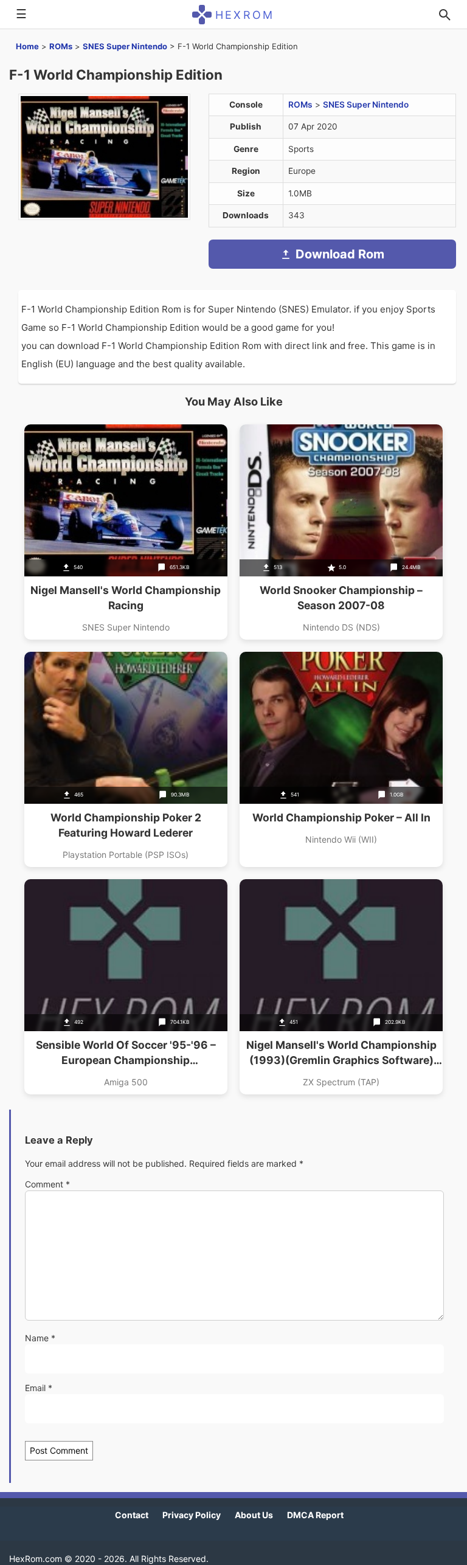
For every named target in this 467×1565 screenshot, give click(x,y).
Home (27, 46)
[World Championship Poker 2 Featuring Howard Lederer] (125, 759)
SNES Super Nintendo (125, 46)
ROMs (60, 46)
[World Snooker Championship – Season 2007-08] (341, 532)
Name (40, 1338)
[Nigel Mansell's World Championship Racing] (125, 532)
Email (38, 1388)
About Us (254, 1515)
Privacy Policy (191, 1515)
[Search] (444, 14)
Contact (131, 1515)
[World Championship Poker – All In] (341, 759)
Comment (47, 1184)
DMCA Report (315, 1515)
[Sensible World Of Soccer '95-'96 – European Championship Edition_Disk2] (125, 986)
